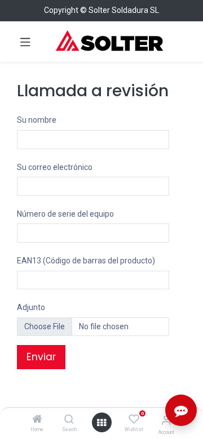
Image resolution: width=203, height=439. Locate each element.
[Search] (69, 419)
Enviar (41, 357)
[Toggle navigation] (25, 41)
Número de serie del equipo (65, 213)
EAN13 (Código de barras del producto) (86, 260)
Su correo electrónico (54, 167)
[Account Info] (166, 420)
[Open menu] (101, 422)
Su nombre (36, 119)
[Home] (37, 419)
